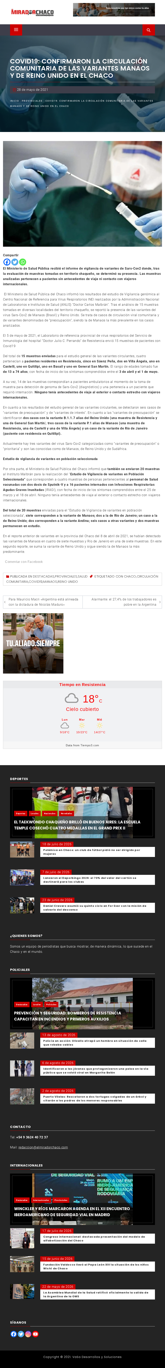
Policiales (51, 1004)
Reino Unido (68, 581)
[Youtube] (35, 1334)
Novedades (66, 813)
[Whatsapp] (22, 262)
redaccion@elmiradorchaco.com (43, 1147)
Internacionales (41, 1200)
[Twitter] (14, 262)
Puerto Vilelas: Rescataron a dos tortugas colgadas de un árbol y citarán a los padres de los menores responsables (94, 1098)
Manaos (50, 581)
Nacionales (49, 813)
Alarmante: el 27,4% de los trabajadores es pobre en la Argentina (124, 601)
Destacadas (43, 576)
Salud (83, 576)
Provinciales (66, 576)
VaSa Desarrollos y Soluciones (97, 1357)
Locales (34, 813)
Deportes (20, 813)
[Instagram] (28, 1334)
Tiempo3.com (89, 745)
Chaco (130, 576)
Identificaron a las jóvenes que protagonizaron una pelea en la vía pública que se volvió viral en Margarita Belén (95, 1071)
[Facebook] (6, 262)
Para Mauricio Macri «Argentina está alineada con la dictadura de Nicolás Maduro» (43, 601)
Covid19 (35, 581)
